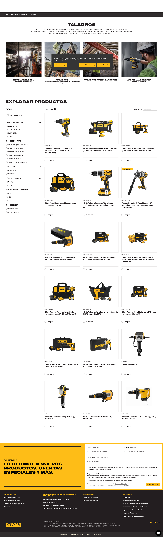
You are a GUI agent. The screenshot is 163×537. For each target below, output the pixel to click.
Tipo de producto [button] (13, 141)
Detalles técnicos (16, 115)
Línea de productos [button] (14, 122)
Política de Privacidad (121, 484)
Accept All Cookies (103, 65)
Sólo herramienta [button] (13, 178)
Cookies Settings (60, 65)
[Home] (7, 14)
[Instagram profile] (154, 522)
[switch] (7, 115)
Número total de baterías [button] (17, 190)
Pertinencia (147, 109)
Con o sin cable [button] (12, 166)
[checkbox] (7, 126)
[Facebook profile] (150, 522)
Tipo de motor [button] (12, 205)
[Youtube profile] (158, 522)
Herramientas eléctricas (19, 14)
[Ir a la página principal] (13, 525)
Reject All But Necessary (87, 65)
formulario (126, 485)
